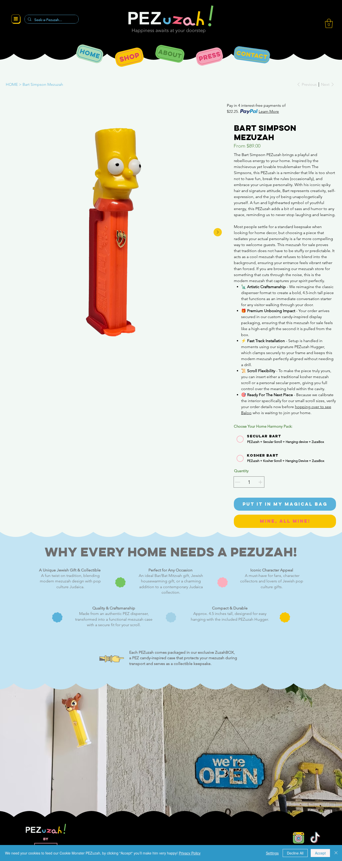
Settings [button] (272, 852)
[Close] (336, 853)
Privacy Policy (190, 852)
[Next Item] (218, 232)
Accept (320, 852)
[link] (329, 23)
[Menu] (15, 19)
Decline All (295, 852)
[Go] (238, 482)
